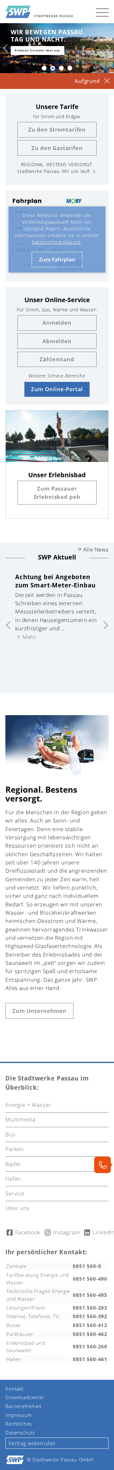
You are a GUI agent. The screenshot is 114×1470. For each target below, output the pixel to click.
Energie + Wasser (28, 1104)
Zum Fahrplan (57, 259)
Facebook (24, 1232)
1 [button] (44, 68)
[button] (102, 12)
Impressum (18, 1415)
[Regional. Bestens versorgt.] (57, 775)
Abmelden (57, 341)
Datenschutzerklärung (56, 242)
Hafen (13, 1178)
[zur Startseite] (18, 11)
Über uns (17, 1208)
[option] (56, 604)
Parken (14, 1149)
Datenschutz (20, 1432)
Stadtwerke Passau (53, 16)
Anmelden (57, 322)
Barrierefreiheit (23, 1406)
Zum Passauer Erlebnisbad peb (57, 492)
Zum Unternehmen (39, 1010)
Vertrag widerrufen (31, 1443)
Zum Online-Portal (57, 389)
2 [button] (52, 68)
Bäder (13, 1164)
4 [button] (69, 68)
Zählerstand (57, 359)
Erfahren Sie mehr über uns (30, 50)
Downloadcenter (25, 1397)
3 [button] (61, 68)
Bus (10, 1134)
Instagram (63, 1232)
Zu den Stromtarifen (57, 129)
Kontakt (14, 1388)
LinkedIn (100, 1232)
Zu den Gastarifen (56, 148)
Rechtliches (18, 1423)
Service (14, 1193)
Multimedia (20, 1119)
